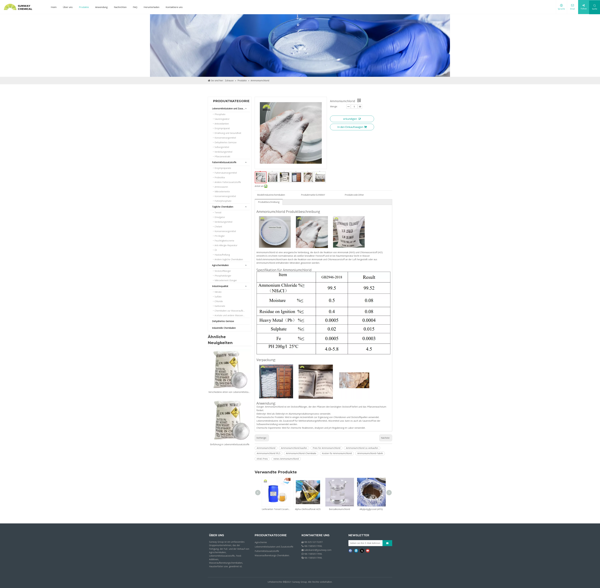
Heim (54, 7)
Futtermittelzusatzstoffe (224, 162)
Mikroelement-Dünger (226, 280)
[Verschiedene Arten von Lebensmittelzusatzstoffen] (229, 369)
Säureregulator (222, 118)
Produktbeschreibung (268, 201)
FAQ (135, 7)
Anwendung (101, 7)
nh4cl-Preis (262, 458)
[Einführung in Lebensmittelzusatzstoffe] (229, 419)
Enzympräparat (222, 128)
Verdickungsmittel (223, 151)
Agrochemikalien (220, 265)
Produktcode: (351, 194)
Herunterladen (151, 7)
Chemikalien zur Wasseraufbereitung (232, 310)
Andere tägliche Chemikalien (229, 259)
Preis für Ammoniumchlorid (326, 447)
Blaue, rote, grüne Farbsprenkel (371, 509)
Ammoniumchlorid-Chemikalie (301, 453)
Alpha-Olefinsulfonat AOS (276, 509)
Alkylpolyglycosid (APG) (339, 509)
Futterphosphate (223, 200)
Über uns (68, 7)
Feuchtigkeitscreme (224, 240)
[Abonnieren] (387, 543)
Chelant (218, 226)
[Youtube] (368, 551)
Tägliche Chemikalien (222, 206)
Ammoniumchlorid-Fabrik (370, 453)
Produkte (84, 7)
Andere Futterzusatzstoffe (228, 182)
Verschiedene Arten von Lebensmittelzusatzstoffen (229, 391)
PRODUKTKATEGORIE (271, 535)
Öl (216, 249)
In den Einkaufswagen (350, 127)
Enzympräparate (223, 168)
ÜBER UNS (216, 535)
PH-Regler (220, 235)
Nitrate (218, 291)
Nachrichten (120, 7)
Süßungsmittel (222, 147)
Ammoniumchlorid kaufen (294, 447)
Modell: (260, 194)
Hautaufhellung (222, 254)
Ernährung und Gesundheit (228, 133)
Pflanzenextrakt (222, 156)
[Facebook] (350, 551)
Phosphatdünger (223, 275)
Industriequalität (220, 286)
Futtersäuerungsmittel (226, 172)
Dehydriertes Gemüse (226, 142)
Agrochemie (261, 542)
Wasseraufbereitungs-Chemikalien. (272, 555)
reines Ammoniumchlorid (286, 458)
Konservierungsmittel (225, 137)
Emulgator (220, 217)
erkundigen (350, 119)
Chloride (219, 301)
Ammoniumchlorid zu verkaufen (362, 447)
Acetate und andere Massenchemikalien (232, 315)
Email (572, 9)
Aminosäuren (221, 186)
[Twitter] (362, 551)
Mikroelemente (222, 191)
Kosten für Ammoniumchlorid (337, 453)
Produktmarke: (308, 194)
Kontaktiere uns (174, 7)
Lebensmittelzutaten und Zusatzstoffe (231, 108)
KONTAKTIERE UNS (316, 535)
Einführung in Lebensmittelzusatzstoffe (229, 444)
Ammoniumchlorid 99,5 (268, 453)
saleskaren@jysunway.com (317, 549)
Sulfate (218, 296)
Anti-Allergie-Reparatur (226, 245)
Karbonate (220, 305)
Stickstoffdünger (223, 270)
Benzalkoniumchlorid (307, 509)
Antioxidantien (222, 123)
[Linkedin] (356, 551)
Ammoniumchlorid (266, 447)
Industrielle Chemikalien (224, 327)
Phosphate (220, 114)
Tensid (218, 212)
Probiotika (220, 177)
